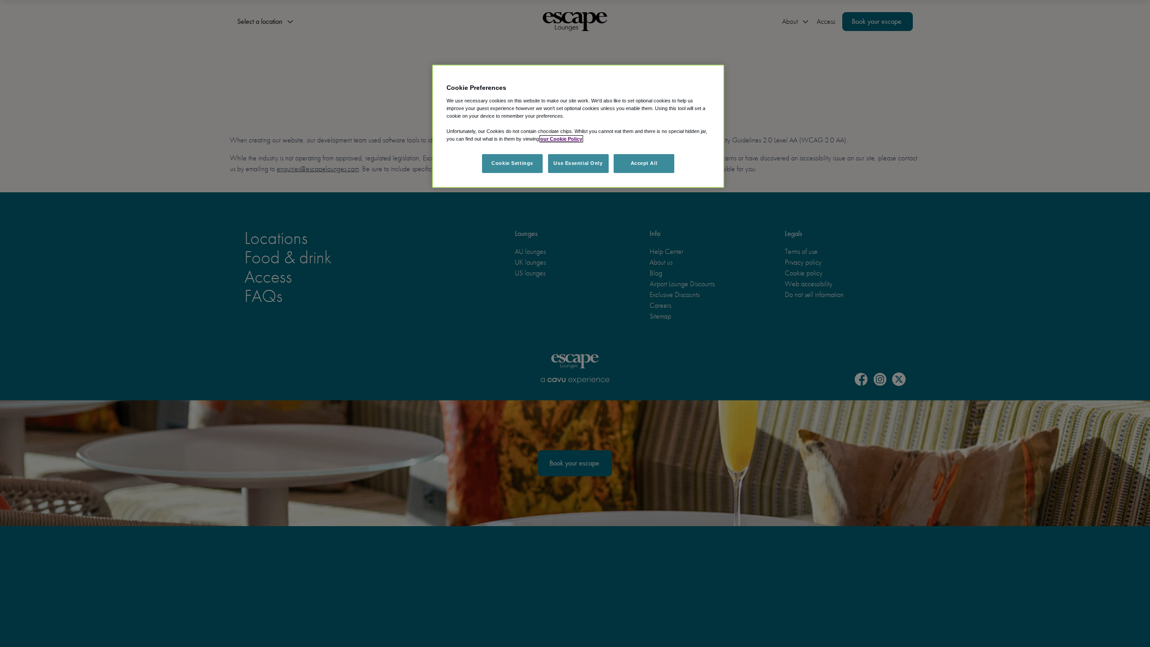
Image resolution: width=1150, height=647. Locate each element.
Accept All (644, 163)
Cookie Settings (512, 163)
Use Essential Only (577, 163)
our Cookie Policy (561, 139)
